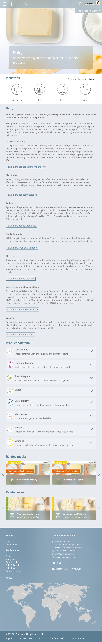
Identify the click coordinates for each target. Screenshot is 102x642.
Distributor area (78, 638)
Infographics (11, 559)
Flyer (8, 556)
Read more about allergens (21, 278)
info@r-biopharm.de (65, 554)
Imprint (9, 638)
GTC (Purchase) (57, 638)
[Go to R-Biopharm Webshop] (79, 3)
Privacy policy (25, 638)
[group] (28, 473)
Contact (9, 541)
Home (73, 79)
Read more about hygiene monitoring (26, 167)
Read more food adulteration (22, 248)
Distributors (11, 544)
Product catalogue (14, 571)
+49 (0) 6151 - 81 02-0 (66, 550)
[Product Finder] (18, 4)
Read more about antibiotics (21, 225)
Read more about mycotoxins (22, 195)
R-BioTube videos (14, 565)
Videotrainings (12, 568)
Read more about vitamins (20, 334)
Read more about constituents (22, 309)
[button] (99, 92)
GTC (41, 638)
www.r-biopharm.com (65, 557)
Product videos (13, 562)
